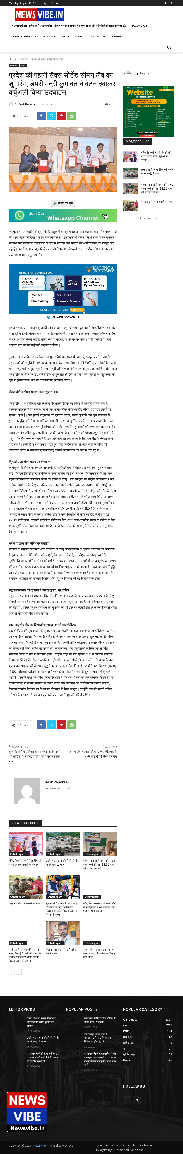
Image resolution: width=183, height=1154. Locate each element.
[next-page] (19, 972)
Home (13, 59)
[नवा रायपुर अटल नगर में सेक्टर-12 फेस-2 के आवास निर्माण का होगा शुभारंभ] (73, 1037)
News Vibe (40, 1146)
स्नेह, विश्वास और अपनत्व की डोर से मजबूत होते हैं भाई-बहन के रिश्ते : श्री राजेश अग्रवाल (100, 907)
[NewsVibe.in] (39, 14)
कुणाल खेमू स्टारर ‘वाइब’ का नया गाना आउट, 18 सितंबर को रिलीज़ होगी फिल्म (99, 953)
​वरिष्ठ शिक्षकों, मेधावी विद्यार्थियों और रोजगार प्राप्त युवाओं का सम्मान (156, 156)
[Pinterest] (61, 116)
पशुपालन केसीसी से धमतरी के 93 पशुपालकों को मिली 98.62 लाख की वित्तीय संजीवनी (99, 864)
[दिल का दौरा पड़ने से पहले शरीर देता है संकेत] (63, 933)
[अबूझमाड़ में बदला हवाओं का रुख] (26, 887)
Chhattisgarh (17, 854)
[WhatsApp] (71, 116)
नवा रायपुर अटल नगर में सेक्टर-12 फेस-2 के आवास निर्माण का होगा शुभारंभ (97, 1038)
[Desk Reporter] (12, 104)
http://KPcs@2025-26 (58, 788)
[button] (169, 47)
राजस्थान (24, 59)
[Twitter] (171, 3)
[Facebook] (165, 3)
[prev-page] (12, 972)
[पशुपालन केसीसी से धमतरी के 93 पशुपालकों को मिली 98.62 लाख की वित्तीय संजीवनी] (100, 844)
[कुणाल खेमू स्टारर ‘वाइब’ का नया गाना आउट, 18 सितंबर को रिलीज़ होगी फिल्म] (100, 933)
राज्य (23, 65)
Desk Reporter (27, 104)
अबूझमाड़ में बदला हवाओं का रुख (24, 903)
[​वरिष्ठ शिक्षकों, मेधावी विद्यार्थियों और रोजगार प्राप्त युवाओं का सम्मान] (26, 844)
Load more (147, 218)
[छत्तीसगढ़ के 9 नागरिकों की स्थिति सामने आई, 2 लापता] (63, 844)
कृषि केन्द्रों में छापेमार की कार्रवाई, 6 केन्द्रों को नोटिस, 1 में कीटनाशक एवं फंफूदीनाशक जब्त (34, 756)
